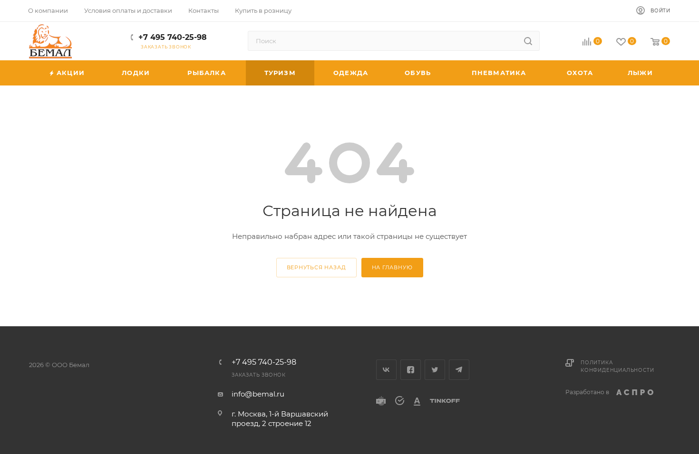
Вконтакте (386, 369)
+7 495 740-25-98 (172, 37)
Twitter (435, 369)
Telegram (459, 369)
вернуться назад (316, 267)
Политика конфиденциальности (617, 366)
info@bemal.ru (258, 393)
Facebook (410, 369)
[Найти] (528, 41)
